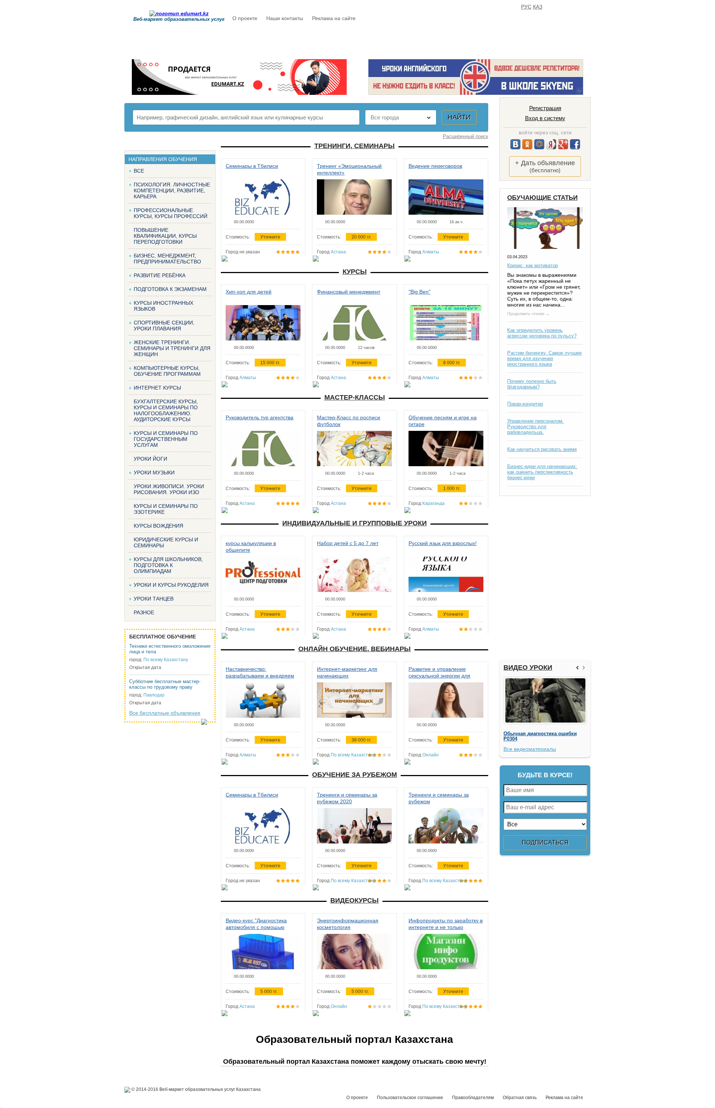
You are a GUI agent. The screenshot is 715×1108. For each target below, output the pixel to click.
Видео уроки (527, 667)
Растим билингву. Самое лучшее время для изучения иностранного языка (544, 358)
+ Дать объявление (545, 166)
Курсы (355, 271)
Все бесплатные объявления (164, 713)
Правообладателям (473, 1097)
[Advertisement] (544, 577)
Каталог (304, 40)
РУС (526, 7)
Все (139, 171)
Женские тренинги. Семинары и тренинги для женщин (172, 348)
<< (578, 667)
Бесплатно (348, 40)
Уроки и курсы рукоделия (171, 585)
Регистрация (545, 108)
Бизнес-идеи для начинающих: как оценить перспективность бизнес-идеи (542, 472)
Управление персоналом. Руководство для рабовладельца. (535, 426)
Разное (144, 612)
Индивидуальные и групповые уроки (354, 523)
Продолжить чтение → (528, 313)
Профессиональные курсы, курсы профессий (170, 213)
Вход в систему (545, 118)
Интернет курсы (157, 388)
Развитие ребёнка (159, 275)
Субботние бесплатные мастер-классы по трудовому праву (164, 684)
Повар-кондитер (525, 404)
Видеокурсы (354, 900)
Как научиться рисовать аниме (542, 449)
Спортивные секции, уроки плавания (164, 326)
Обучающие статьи (542, 197)
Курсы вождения (158, 526)
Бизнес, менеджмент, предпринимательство (167, 259)
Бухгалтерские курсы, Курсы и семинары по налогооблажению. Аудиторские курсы (166, 410)
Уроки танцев (154, 599)
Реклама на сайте (334, 18)
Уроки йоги (150, 459)
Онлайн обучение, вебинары (354, 649)
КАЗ (537, 7)
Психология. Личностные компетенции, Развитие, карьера (172, 190)
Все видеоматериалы (529, 749)
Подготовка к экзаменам (170, 289)
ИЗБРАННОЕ (498, 40)
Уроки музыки (154, 472)
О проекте (244, 18)
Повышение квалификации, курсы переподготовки (165, 236)
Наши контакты (284, 18)
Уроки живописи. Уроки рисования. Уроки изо (169, 489)
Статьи (390, 40)
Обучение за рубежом (354, 774)
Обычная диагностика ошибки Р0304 (540, 736)
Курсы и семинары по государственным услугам (166, 439)
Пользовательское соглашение (410, 1097)
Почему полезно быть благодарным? (531, 384)
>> (584, 667)
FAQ (461, 40)
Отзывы (428, 40)
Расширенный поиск (465, 136)
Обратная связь (520, 1097)
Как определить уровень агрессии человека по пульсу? (541, 333)
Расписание (258, 40)
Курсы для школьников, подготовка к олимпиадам (168, 565)
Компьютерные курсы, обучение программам (167, 371)
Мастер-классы (354, 397)
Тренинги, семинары (354, 146)
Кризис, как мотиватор (532, 265)
